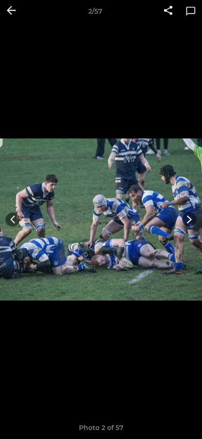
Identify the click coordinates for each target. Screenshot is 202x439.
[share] (168, 11)
